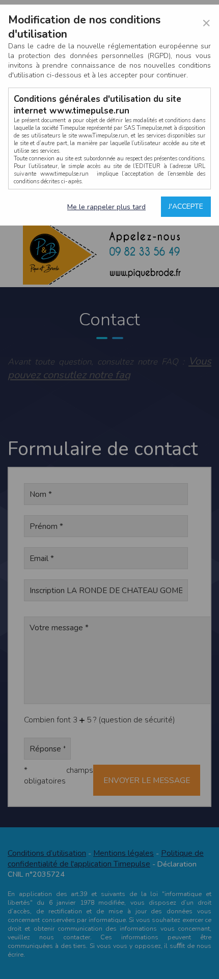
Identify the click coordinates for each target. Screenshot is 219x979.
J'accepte (186, 206)
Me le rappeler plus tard (106, 207)
